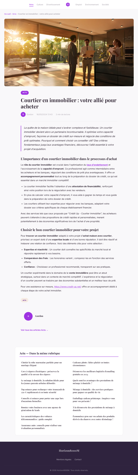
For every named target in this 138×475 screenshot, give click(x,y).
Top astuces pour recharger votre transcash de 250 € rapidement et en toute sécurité (43, 391)
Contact (78, 459)
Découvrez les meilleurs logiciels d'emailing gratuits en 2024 (94, 373)
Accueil (7, 14)
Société (105, 4)
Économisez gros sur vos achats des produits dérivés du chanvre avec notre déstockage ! (94, 417)
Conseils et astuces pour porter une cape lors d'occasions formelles (42, 400)
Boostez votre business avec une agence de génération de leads (41, 409)
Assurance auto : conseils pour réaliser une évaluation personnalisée (41, 427)
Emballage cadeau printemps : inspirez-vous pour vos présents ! (94, 400)
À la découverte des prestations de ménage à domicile (94, 409)
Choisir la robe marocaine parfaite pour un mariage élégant (41, 364)
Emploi (79, 4)
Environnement (92, 4)
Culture (40, 4)
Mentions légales (63, 459)
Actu (31, 4)
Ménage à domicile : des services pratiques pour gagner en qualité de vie (93, 391)
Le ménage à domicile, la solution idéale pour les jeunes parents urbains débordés (42, 382)
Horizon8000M (69, 450)
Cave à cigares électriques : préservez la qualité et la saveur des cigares (40, 373)
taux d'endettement (97, 164)
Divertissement (53, 4)
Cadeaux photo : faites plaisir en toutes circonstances (91, 364)
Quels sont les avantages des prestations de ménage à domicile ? (93, 382)
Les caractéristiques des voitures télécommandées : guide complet (36, 417)
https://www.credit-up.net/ (67, 286)
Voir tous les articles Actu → (34, 330)
